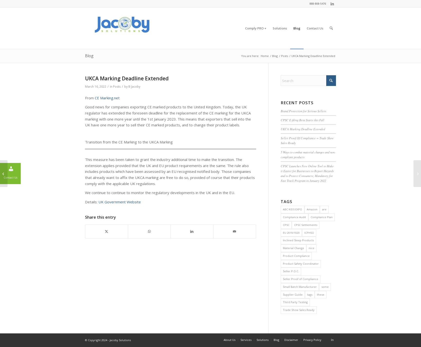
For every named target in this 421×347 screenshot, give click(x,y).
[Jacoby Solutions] (121, 28)
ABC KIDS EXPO (292, 209)
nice (311, 248)
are (324, 209)
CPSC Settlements (305, 225)
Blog (89, 55)
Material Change (293, 248)
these (320, 294)
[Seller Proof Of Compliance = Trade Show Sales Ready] (4, 173)
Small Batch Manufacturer (300, 287)
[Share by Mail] (234, 231)
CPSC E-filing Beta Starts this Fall (302, 120)
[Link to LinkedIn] (332, 3)
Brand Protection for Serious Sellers (303, 111)
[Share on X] (106, 231)
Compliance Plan (322, 217)
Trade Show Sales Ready (299, 310)
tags (309, 294)
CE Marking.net (107, 97)
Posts (117, 86)
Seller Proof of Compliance (300, 279)
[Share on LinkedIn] (192, 231)
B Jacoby (134, 86)
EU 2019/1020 (291, 232)
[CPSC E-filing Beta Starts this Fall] (417, 173)
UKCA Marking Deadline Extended (303, 129)
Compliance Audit (294, 217)
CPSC (286, 225)
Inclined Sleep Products (298, 240)
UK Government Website (119, 201)
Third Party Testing (295, 302)
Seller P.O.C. (291, 271)
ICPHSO (309, 232)
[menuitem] (255, 28)
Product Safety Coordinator (301, 263)
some (325, 287)
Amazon (312, 209)
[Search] (331, 28)
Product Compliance (296, 256)
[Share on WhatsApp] (149, 231)
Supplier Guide (293, 294)
